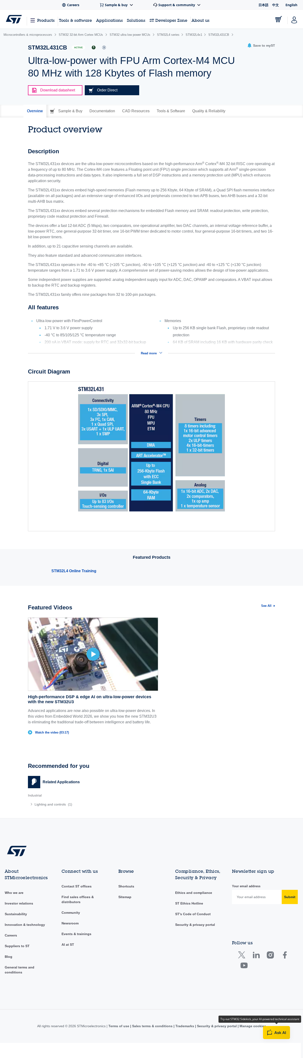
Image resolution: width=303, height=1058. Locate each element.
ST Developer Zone (168, 20)
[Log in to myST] (294, 19)
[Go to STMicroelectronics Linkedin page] (256, 956)
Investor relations (19, 903)
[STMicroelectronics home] (14, 19)
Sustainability (16, 914)
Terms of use (119, 1026)
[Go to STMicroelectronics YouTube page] (243, 966)
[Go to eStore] (278, 19)
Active (78, 47)
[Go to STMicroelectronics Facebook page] (284, 956)
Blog (8, 957)
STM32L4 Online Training (73, 571)
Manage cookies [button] (252, 1026)
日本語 (263, 5)
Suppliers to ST (17, 946)
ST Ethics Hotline (189, 903)
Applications (109, 20)
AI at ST (68, 944)
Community (71, 912)
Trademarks (184, 1026)
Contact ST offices (77, 886)
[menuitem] (87, 804)
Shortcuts (126, 886)
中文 (275, 5)
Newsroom (70, 923)
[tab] (34, 111)
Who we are (14, 893)
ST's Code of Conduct (193, 914)
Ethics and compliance (193, 893)
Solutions (136, 20)
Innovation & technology (25, 925)
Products (46, 20)
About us (200, 20)
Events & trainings (76, 934)
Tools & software (75, 20)
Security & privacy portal (195, 925)
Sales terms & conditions (152, 1026)
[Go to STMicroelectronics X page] (242, 956)
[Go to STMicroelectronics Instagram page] (270, 956)
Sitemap (124, 897)
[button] (261, 45)
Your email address (246, 886)
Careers (11, 935)
